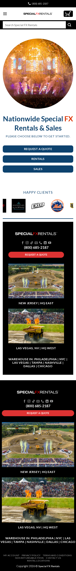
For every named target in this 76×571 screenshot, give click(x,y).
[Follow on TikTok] (31, 243)
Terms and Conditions (57, 555)
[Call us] (40, 243)
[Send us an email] (36, 243)
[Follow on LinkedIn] (45, 243)
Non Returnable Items (29, 557)
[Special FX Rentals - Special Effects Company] (38, 13)
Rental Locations (38, 560)
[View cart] (68, 14)
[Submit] (69, 24)
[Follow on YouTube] (49, 243)
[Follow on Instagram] (27, 243)
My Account (12, 555)
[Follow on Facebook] (22, 243)
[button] (5, 13)
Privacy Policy (31, 555)
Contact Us (53, 557)
